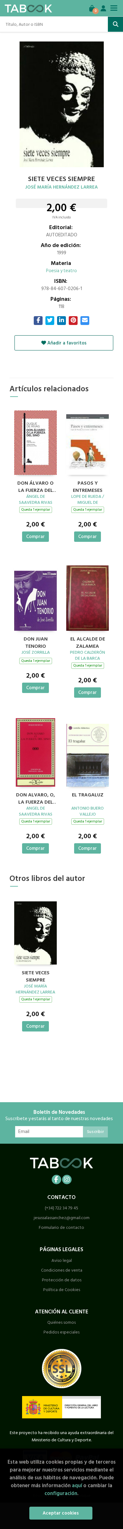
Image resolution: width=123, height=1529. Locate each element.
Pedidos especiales (61, 1332)
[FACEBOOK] (56, 1179)
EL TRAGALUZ (87, 795)
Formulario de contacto (61, 1227)
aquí (77, 1485)
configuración (60, 1493)
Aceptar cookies (61, 1513)
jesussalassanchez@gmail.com (62, 1217)
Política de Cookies (61, 1289)
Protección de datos (61, 1280)
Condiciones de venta (61, 1270)
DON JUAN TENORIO (36, 641)
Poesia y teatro (61, 271)
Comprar (35, 537)
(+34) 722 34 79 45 (61, 1208)
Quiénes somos (61, 1322)
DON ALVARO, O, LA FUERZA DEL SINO (35, 797)
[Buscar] (115, 24)
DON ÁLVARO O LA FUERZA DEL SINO (35, 486)
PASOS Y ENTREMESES (87, 486)
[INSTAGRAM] (67, 1179)
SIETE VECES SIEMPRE (36, 975)
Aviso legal (61, 1260)
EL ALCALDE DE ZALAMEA (87, 641)
